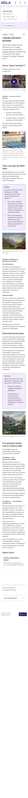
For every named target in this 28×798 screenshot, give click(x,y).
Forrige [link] (7, 614)
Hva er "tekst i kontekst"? (13, 65)
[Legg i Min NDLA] (24, 34)
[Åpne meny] (25, 3)
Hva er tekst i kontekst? (9, 16)
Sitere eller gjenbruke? (10, 598)
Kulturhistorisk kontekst (13, 333)
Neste (21, 614)
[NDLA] (6, 3)
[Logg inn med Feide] (15, 3)
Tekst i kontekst (7, 14)
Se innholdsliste (9, 25)
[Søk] (20, 3)
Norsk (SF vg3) (7, 11)
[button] (10, 388)
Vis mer (24, 90)
